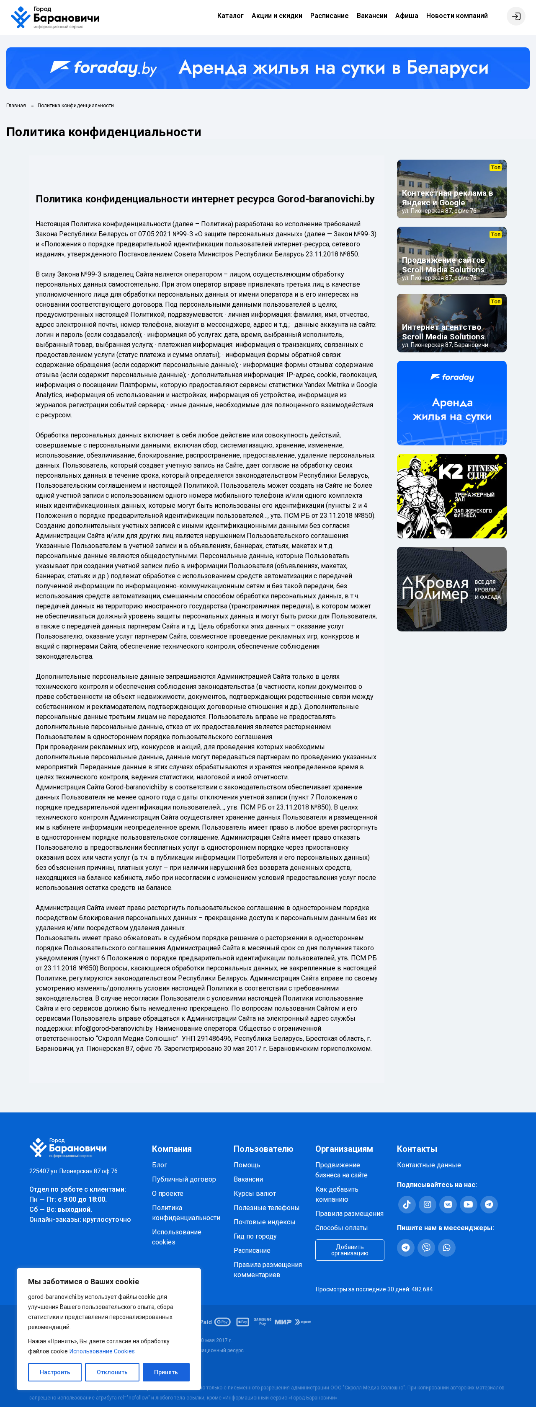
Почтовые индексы (265, 1222)
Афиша (406, 16)
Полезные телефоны (267, 1208)
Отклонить (112, 1372)
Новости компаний (457, 16)
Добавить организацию (349, 1250)
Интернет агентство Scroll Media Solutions (443, 331)
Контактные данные (429, 1165)
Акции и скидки (277, 16)
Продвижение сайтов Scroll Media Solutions (443, 264)
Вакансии (372, 16)
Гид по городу (255, 1236)
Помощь (247, 1165)
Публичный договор (184, 1179)
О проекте (167, 1194)
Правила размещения (349, 1214)
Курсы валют (255, 1194)
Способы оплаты (341, 1228)
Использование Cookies (102, 1351)
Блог (159, 1165)
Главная (16, 105)
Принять (166, 1372)
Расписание (329, 16)
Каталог (230, 16)
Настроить (55, 1372)
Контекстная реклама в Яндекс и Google (447, 197)
